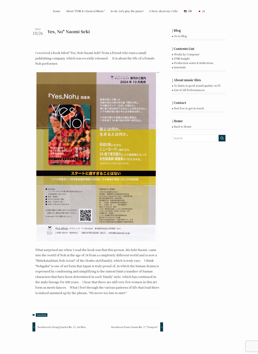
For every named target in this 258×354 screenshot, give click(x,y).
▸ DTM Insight (181, 58)
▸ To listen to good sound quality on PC (196, 85)
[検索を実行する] (222, 138)
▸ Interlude (179, 67)
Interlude (41, 314)
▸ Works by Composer (186, 54)
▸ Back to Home (181, 126)
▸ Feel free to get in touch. (188, 108)
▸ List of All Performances (188, 90)
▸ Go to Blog (179, 36)
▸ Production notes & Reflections (192, 63)
